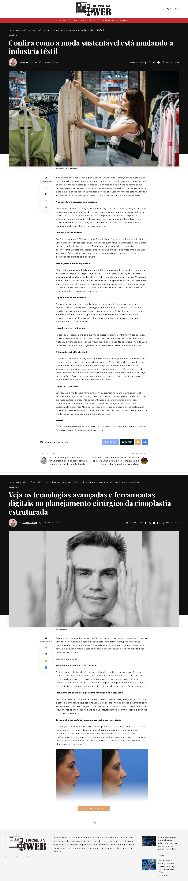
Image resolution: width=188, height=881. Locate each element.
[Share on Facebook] (146, 62)
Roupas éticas (97, 430)
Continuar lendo (94, 808)
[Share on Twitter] (150, 62)
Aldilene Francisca (89, 426)
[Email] (154, 62)
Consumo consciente (137, 426)
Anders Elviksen (30, 62)
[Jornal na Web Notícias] (93, 9)
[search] (163, 9)
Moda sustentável (82, 430)
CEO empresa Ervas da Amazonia (112, 426)
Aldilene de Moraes (72, 426)
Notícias (14, 35)
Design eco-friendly (64, 430)
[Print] (158, 62)
